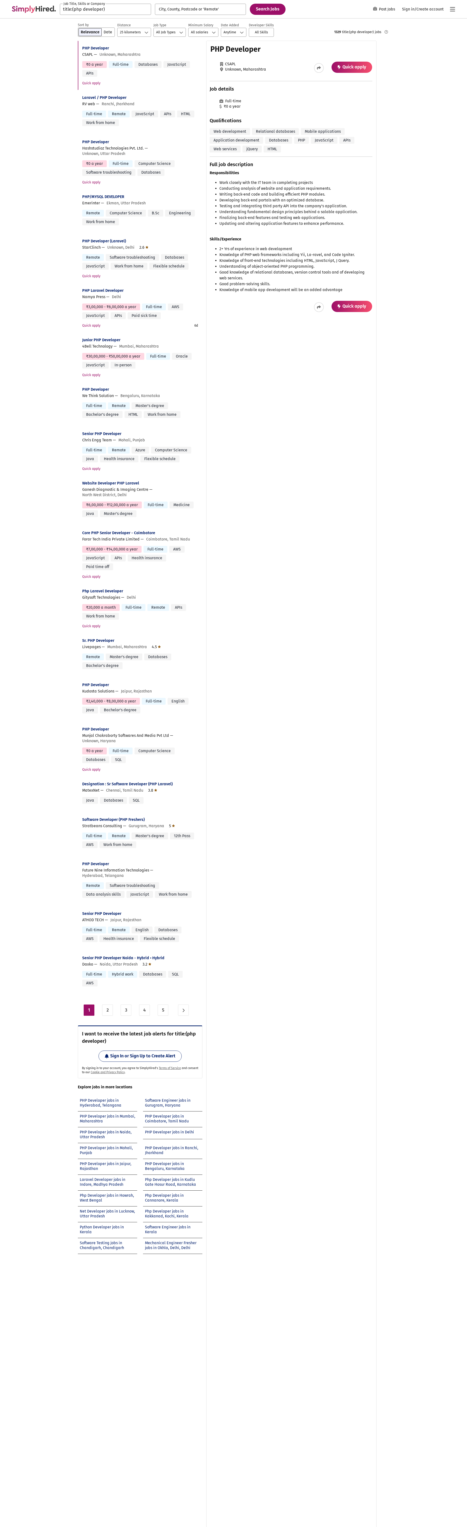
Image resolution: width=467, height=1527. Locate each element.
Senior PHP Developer (101, 433)
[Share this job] (319, 68)
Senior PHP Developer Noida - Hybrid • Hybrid (123, 958)
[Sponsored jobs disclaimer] (386, 32)
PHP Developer (95, 48)
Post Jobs (387, 9)
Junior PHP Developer (101, 340)
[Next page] (183, 1010)
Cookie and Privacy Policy (108, 1072)
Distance (124, 25)
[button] (261, 32)
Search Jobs (267, 9)
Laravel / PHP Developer (104, 97)
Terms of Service (170, 1068)
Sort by (83, 25)
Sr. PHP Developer (98, 640)
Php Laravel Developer (102, 591)
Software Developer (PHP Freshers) (113, 819)
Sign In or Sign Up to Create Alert (142, 1056)
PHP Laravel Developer (103, 290)
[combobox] (105, 9)
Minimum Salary (200, 25)
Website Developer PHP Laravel (110, 483)
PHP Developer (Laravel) (104, 241)
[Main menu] (452, 9)
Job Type (159, 25)
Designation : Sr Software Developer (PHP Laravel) (127, 784)
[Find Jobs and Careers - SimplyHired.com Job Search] (34, 9)
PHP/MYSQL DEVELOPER (103, 196)
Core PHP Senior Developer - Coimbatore (118, 533)
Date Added (230, 25)
